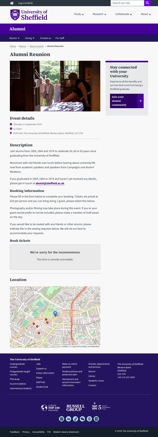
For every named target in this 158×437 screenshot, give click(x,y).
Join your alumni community (119, 100)
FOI (49, 432)
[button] (15, 38)
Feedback (15, 432)
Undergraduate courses (17, 366)
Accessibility (38, 432)
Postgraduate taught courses (20, 373)
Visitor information (45, 373)
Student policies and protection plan (72, 373)
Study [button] (77, 14)
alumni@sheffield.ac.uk (50, 183)
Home (13, 46)
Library (91, 376)
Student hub (42, 387)
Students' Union (96, 380)
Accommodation (18, 383)
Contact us (45, 38)
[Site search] (147, 3)
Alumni (17, 29)
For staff (60, 38)
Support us (41, 368)
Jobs (38, 364)
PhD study (15, 379)
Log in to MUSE (25, 3)
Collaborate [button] (122, 14)
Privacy (26, 432)
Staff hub (40, 382)
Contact (92, 385)
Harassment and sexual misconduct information (71, 382)
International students (20, 388)
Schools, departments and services (99, 366)
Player (39, 377)
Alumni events (37, 46)
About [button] (144, 14)
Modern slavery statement (66, 432)
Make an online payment (69, 366)
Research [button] (98, 14)
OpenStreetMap (79, 346)
